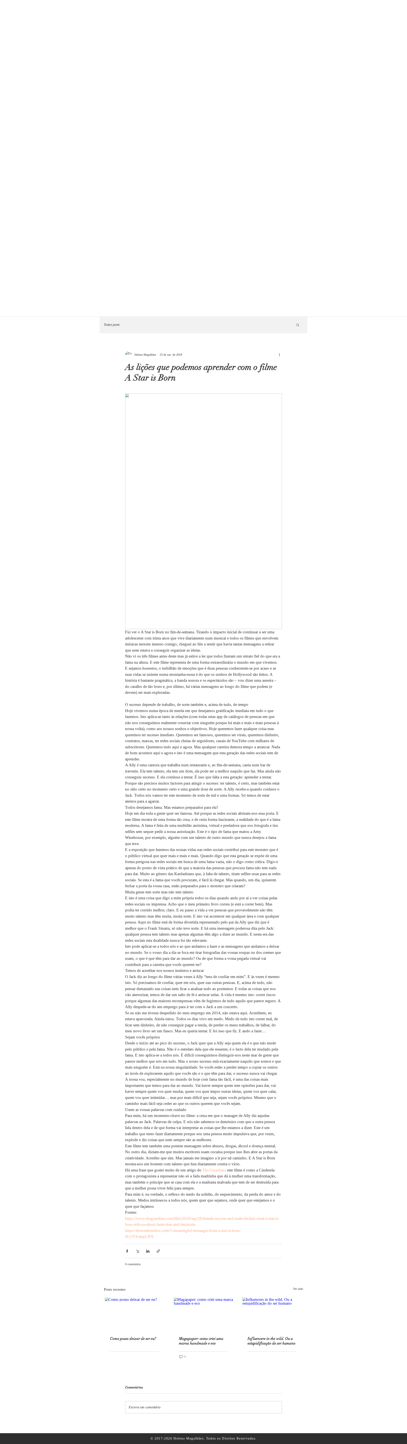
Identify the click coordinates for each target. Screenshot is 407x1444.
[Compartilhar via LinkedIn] (148, 1251)
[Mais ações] (279, 354)
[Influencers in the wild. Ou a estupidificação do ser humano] (272, 1314)
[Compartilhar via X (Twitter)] (137, 1251)
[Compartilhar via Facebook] (127, 1251)
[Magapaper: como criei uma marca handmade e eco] (203, 1314)
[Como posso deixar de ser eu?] (134, 1314)
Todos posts (112, 324)
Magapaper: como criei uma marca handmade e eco (201, 1341)
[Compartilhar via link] (158, 1251)
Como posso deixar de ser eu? (133, 1338)
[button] (298, 324)
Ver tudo (298, 1288)
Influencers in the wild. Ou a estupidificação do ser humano (271, 1341)
